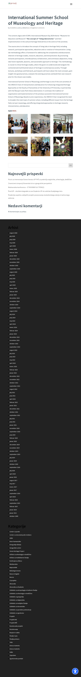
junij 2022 (12, 396)
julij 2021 (12, 419)
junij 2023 (12, 357)
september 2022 (15, 386)
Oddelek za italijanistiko (17, 600)
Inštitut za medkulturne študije (19, 558)
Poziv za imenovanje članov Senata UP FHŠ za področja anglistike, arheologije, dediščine (40, 179)
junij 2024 (12, 318)
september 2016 (15, 493)
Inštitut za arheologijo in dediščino (20, 554)
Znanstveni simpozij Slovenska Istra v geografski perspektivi (30, 183)
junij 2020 (12, 435)
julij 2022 (12, 392)
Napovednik (13, 567)
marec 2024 (13, 327)
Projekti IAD (13, 620)
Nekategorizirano (15, 571)
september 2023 (15, 347)
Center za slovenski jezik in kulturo (20, 535)
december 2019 (15, 445)
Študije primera (14, 639)
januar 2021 (13, 425)
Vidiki (11, 652)
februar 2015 (14, 506)
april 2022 (13, 399)
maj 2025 (12, 282)
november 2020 (14, 428)
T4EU (11, 642)
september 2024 (15, 308)
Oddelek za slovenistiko (17, 606)
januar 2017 (13, 490)
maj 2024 (12, 321)
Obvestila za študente (17, 587)
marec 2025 (13, 288)
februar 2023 (14, 370)
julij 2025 (12, 275)
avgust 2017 (13, 480)
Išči (71, 165)
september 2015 (15, 503)
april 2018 (13, 474)
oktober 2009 (14, 516)
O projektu (13, 580)
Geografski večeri (15, 548)
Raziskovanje (14, 629)
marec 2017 (13, 487)
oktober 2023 (14, 344)
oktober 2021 (14, 412)
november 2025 (14, 262)
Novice (12, 577)
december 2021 (15, 409)
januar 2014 (13, 510)
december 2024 (15, 298)
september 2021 (15, 415)
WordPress (54, 674)
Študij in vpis (14, 636)
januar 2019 (13, 461)
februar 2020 (14, 438)
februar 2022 (14, 402)
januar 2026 (13, 256)
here (14, 111)
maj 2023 (12, 360)
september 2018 (15, 467)
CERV (11, 538)
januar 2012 (13, 513)
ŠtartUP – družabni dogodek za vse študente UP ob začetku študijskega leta (35, 191)
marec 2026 (13, 249)
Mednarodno (14, 564)
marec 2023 (13, 366)
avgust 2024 (13, 311)
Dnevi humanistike (15, 541)
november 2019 (14, 448)
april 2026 (13, 246)
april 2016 (13, 497)
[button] (75, 671)
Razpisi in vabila (15, 633)
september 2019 (15, 454)
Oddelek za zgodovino (17, 613)
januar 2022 (13, 405)
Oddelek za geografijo (17, 597)
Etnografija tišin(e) (15, 545)
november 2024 (14, 301)
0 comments (41, 28)
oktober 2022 (14, 383)
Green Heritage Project (17, 551)
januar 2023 (13, 373)
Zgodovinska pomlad (16, 659)
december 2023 (15, 337)
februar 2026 (14, 252)
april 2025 (13, 285)
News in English (31, 28)
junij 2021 (12, 422)
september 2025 (15, 269)
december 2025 (15, 259)
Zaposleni (13, 655)
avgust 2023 (13, 350)
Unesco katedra (15, 646)
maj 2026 (12, 243)
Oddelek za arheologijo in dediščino (21, 593)
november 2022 (14, 379)
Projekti (12, 616)
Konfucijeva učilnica (16, 561)
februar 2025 (14, 291)
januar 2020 (13, 441)
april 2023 (13, 363)
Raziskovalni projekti (16, 626)
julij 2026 (12, 236)
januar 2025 (13, 295)
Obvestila (13, 584)
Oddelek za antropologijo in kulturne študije (23, 590)
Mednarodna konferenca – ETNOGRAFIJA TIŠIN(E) (26, 187)
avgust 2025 (13, 272)
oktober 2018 (14, 464)
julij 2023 (12, 353)
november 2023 (14, 340)
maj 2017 (12, 484)
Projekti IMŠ (13, 623)
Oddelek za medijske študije (19, 603)
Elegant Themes (36, 674)
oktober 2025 (14, 265)
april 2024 (13, 324)
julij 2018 (12, 471)
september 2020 (15, 432)
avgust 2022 (13, 389)
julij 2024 (12, 314)
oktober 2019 (14, 451)
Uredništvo (13, 28)
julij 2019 (12, 458)
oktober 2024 (14, 305)
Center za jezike (15, 532)
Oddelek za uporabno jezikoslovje (20, 610)
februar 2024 (14, 331)
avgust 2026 (13, 233)
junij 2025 (12, 278)
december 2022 (15, 376)
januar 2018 (13, 477)
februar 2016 (14, 500)
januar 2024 (13, 334)
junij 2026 (12, 239)
